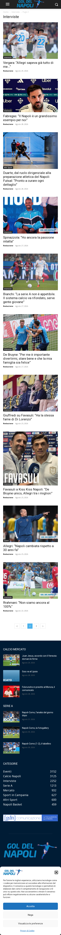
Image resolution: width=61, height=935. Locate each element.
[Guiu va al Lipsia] (11, 676)
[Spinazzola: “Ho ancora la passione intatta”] (30, 215)
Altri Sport (8, 167)
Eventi (6, 541)
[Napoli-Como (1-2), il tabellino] (11, 748)
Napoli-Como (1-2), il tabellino (36, 743)
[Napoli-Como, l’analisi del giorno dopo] (11, 717)
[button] (56, 872)
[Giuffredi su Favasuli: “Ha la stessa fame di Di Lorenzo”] (30, 393)
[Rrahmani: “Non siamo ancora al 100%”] (30, 580)
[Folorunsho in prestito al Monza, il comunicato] (11, 691)
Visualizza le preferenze (30, 923)
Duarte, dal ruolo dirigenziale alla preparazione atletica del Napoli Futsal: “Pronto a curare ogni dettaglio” (27, 178)
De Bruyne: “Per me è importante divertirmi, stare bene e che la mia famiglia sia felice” (27, 358)
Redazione (8, 71)
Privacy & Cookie (27, 931)
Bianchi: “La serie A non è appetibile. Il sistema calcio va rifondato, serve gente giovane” (29, 298)
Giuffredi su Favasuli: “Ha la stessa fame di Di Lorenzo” (28, 417)
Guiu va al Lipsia (30, 671)
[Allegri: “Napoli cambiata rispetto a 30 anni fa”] (30, 524)
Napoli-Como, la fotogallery (35, 728)
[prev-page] (17, 626)
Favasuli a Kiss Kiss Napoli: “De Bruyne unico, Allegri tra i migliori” (27, 491)
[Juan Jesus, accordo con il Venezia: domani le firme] (11, 660)
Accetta (30, 906)
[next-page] (43, 626)
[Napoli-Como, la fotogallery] (11, 732)
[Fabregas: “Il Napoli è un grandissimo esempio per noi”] (30, 95)
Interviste (16, 12)
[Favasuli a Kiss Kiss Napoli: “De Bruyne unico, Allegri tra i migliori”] (30, 458)
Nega (30, 915)
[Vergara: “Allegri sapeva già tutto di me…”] (30, 40)
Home (6, 12)
